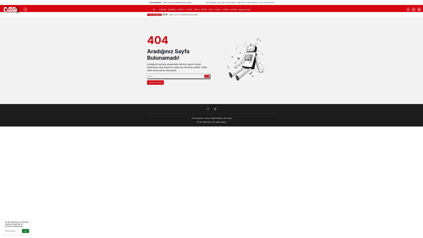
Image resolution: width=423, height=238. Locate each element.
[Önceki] (163, 14)
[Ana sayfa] (154, 9)
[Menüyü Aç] (25, 9)
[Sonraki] (166, 14)
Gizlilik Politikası (10, 231)
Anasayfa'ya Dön (155, 82)
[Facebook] (208, 109)
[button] (419, 9)
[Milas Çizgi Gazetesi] (11, 9)
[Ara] (413, 9)
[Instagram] (215, 109)
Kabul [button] (25, 231)
